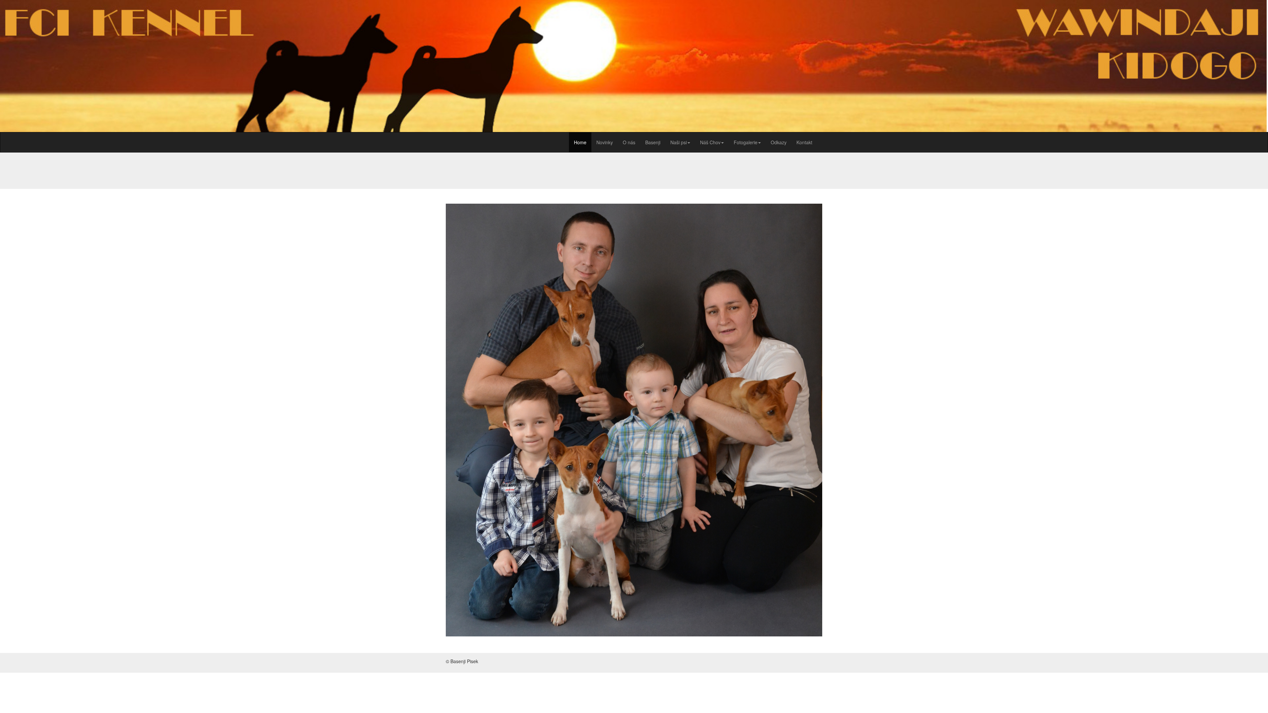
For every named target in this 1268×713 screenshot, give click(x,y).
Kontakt (804, 142)
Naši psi (678, 142)
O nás (629, 142)
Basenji (652, 142)
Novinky (604, 142)
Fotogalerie (745, 142)
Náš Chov (710, 142)
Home (580, 142)
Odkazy (779, 142)
